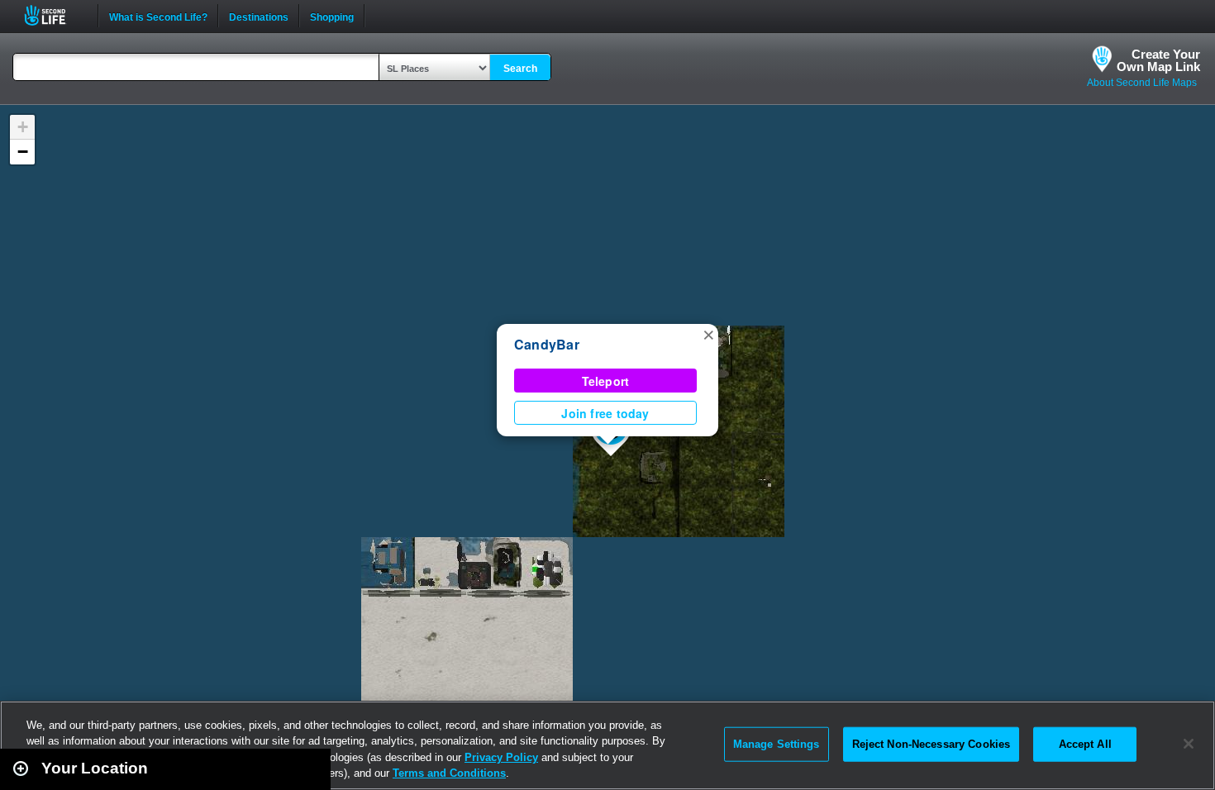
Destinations (258, 16)
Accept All (1085, 744)
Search (520, 68)
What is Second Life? (158, 16)
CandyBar (546, 344)
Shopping (332, 16)
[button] (708, 334)
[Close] (1188, 744)
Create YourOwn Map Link (1158, 60)
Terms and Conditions (449, 773)
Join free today (605, 413)
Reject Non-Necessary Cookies (931, 744)
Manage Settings (776, 744)
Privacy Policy (501, 757)
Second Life (54, 15)
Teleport (606, 381)
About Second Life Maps (1142, 82)
